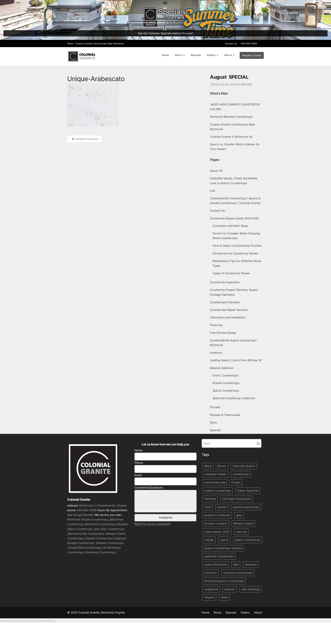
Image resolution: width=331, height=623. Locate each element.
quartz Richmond (215, 564)
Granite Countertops (226, 383)
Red (235, 564)
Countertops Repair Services (229, 310)
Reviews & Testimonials (225, 415)
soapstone (211, 589)
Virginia (209, 597)
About (228, 54)
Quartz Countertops (226, 390)
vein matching (250, 589)
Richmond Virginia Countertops (87, 519)
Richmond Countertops (100, 524)
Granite (222, 507)
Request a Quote (251, 55)
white (224, 597)
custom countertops (217, 490)
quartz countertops (247, 540)
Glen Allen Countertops (109, 529)
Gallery (211, 54)
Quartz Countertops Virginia (223, 548)
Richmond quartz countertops (224, 581)
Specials (196, 54)
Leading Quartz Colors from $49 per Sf (236, 360)
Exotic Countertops (225, 375)
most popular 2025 (217, 531)
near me (241, 531)
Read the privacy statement (152, 523)
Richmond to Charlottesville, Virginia (103, 505)
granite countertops (246, 507)
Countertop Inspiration (225, 282)
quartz (224, 540)
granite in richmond (217, 515)
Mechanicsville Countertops (86, 533)
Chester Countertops (99, 538)
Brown (222, 466)
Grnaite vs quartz (215, 523)
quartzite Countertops (219, 556)
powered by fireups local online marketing (27, 620)
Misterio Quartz (244, 523)
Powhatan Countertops (100, 552)
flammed (210, 498)
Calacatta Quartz (244, 466)
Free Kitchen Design (223, 332)
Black (208, 466)
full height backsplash (236, 498)
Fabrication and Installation (227, 317)
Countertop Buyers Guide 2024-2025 (234, 218)
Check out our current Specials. (231, 84)
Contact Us (231, 43)
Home (165, 54)
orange (209, 540)
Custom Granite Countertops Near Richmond (100, 43)
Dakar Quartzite (247, 490)
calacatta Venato (215, 474)
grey (239, 515)
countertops (241, 474)
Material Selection (221, 368)
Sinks (213, 422)
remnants (251, 564)
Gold (207, 507)
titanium (229, 589)
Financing (216, 325)
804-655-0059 (249, 43)
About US (216, 170)
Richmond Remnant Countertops (231, 116)
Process (215, 407)
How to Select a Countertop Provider (237, 245)
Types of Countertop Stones (231, 273)
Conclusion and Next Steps (230, 225)
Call (212, 190)
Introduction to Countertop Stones (235, 253)
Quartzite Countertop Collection (234, 398)
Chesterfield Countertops (84, 547)
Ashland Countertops (110, 543)
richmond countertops (237, 573)
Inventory (216, 352)
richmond (210, 573)
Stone (178, 54)
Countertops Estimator (225, 302)
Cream (236, 482)
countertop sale (214, 482)
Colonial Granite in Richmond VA (231, 136)
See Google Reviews (80, 515)
